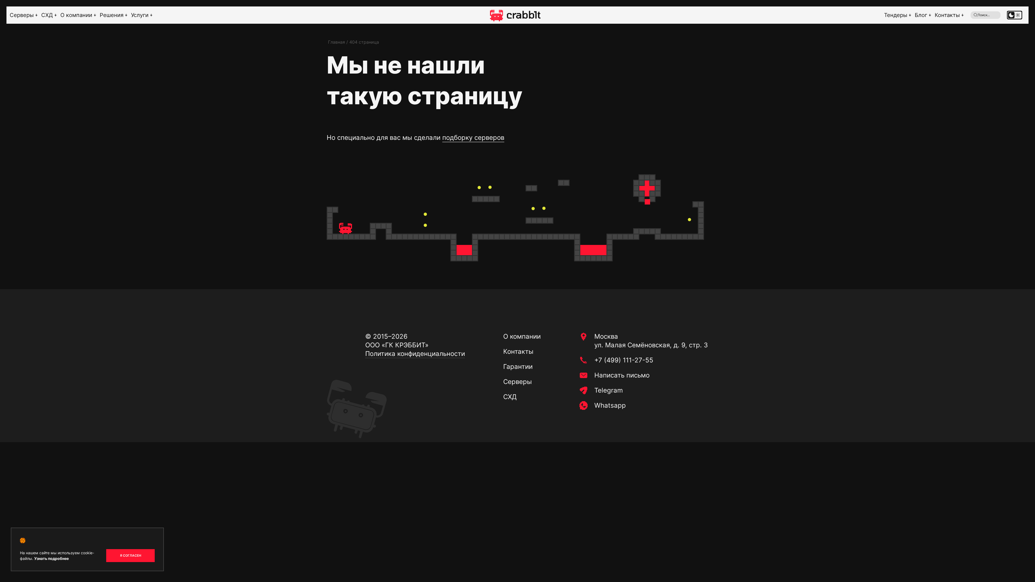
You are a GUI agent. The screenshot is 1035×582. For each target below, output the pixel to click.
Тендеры (895, 15)
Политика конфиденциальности (415, 354)
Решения (111, 15)
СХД (47, 15)
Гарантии (518, 366)
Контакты (947, 15)
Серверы (22, 15)
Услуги (140, 15)
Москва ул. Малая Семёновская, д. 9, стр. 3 (651, 340)
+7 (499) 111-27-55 (623, 360)
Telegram (608, 390)
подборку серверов (473, 137)
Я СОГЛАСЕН (130, 555)
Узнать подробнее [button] (51, 558)
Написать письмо (622, 375)
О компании (76, 15)
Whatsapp (610, 405)
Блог (921, 15)
